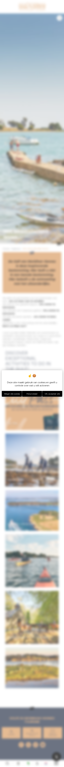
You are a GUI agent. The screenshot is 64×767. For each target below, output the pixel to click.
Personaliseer (32, 394)
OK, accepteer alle (52, 394)
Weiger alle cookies (12, 394)
